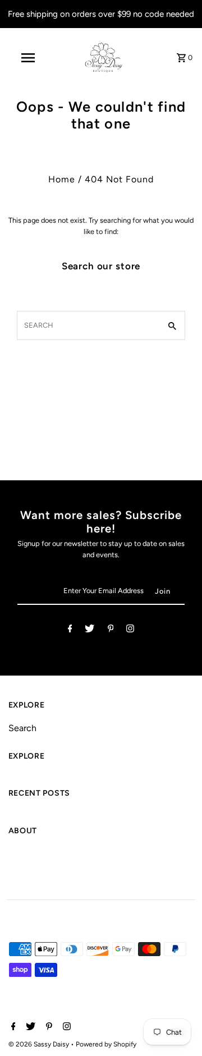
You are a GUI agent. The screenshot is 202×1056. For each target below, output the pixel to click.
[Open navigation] (27, 58)
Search (22, 728)
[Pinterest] (111, 630)
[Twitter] (89, 630)
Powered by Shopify (106, 1044)
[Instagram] (130, 630)
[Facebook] (70, 630)
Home (61, 179)
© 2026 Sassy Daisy (39, 1044)
